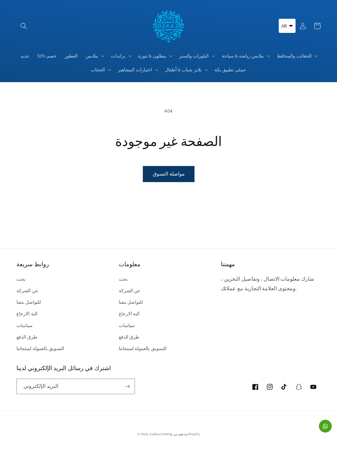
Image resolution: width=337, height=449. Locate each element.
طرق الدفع (26, 337)
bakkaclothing (161, 434)
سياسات (24, 325)
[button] (23, 26)
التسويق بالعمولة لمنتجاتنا (40, 348)
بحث (20, 279)
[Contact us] (325, 426)
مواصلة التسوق (169, 174)
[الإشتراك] (127, 386)
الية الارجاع (27, 314)
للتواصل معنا (28, 302)
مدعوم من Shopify (186, 434)
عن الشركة (27, 291)
